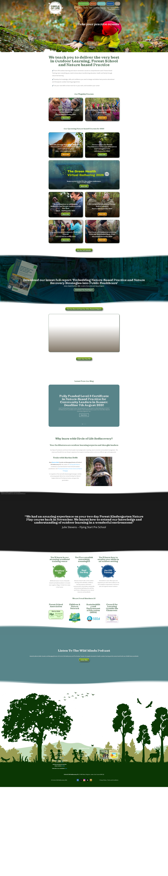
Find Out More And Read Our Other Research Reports (84, 309)
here (66, 768)
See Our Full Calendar (84, 250)
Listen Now (84, 660)
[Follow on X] (81, 780)
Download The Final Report (84, 290)
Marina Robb (71, 457)
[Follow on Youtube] (88, 780)
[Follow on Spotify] (91, 780)
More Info (66, 118)
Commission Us (110, 3)
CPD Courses (93, 3)
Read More (84, 415)
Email (62, 757)
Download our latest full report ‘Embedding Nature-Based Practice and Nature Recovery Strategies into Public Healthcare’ (84, 281)
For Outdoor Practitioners (84, 756)
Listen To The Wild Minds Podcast (84, 651)
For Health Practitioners (84, 754)
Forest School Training (83, 3)
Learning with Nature (74, 464)
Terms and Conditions (112, 780)
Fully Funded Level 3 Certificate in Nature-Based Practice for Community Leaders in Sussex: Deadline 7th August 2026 (84, 400)
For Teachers (84, 752)
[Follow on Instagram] (84, 780)
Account (117, 3)
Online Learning (101, 3)
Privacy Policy (103, 780)
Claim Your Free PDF (84, 359)
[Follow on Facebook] (78, 780)
